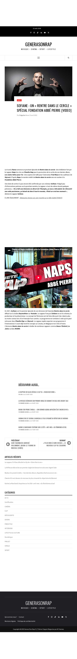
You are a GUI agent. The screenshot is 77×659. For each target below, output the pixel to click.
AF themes (60, 629)
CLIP (6, 511)
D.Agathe (22, 115)
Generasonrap (38, 44)
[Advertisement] (38, 13)
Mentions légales (10, 621)
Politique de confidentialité (26, 621)
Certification (9, 502)
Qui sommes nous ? (11, 617)
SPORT (7, 550)
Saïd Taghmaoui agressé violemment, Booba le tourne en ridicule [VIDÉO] (23, 444)
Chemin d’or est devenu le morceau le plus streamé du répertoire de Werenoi (43, 418)
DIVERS (7, 520)
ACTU (19, 100)
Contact (21, 617)
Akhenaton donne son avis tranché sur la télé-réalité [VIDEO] (41, 198)
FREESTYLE (8, 524)
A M (21, 394)
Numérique (9, 537)
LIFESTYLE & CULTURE (12, 533)
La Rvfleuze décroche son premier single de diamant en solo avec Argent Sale (43, 401)
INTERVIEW (8, 528)
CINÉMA (7, 507)
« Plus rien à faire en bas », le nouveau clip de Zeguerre (54, 443)
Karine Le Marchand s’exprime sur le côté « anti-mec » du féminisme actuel (42, 427)
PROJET (7, 541)
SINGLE (7, 546)
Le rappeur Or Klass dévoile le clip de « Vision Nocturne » (37, 392)
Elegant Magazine (48, 629)
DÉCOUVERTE (9, 515)
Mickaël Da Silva (25, 403)
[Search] (68, 58)
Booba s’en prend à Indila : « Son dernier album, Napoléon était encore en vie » (43, 409)
